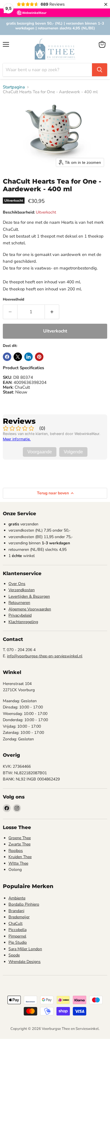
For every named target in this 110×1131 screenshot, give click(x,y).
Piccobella (17, 929)
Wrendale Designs (24, 961)
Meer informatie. (17, 439)
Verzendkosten (21, 590)
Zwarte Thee (19, 844)
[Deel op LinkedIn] (28, 357)
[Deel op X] (18, 357)
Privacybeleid (20, 615)
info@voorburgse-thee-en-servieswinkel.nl (44, 656)
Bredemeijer (19, 917)
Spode (14, 955)
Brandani (16, 911)
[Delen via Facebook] (7, 357)
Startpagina (14, 87)
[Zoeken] (99, 69)
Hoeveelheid (13, 299)
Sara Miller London (25, 949)
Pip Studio (17, 942)
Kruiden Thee (20, 857)
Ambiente (16, 898)
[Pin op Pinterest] (39, 357)
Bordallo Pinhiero (23, 904)
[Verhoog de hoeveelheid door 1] (52, 311)
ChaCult (15, 923)
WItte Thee (18, 863)
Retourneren (19, 602)
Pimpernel (17, 936)
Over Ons (16, 583)
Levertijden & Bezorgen (29, 596)
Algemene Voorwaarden (29, 609)
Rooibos (15, 850)
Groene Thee (19, 838)
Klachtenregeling (23, 622)
